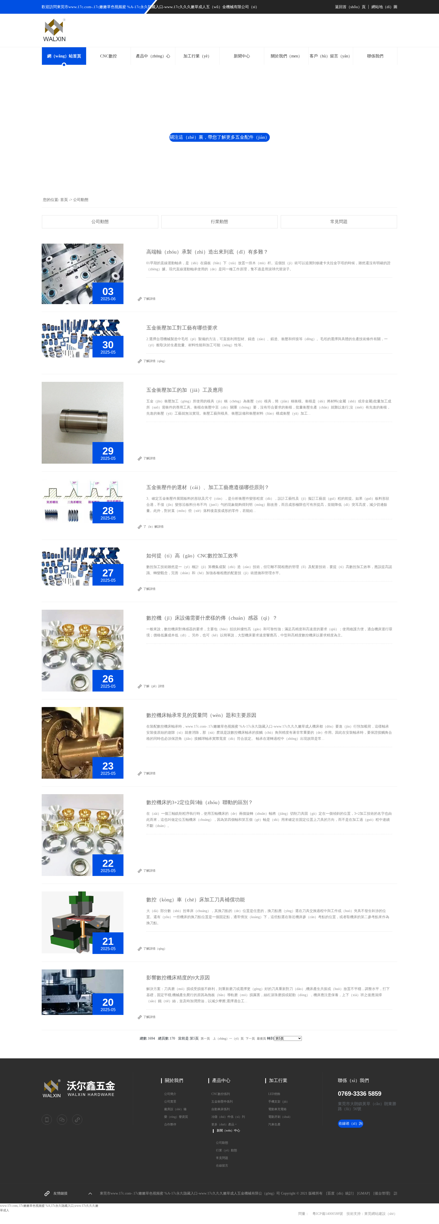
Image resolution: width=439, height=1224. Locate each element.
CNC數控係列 (219, 1094)
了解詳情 (149, 299)
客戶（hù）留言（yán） (331, 56)
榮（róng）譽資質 (174, 1117)
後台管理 (382, 1193)
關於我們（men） (286, 56)
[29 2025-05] (82, 422)
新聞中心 (242, 56)
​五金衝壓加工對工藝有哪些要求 (181, 328)
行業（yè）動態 (225, 1150)
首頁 (64, 200)
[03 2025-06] (82, 273)
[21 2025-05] (82, 922)
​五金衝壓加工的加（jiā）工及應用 (184, 390)
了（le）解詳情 (153, 526)
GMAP (363, 1193)
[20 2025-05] (82, 992)
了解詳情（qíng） (155, 361)
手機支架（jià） (277, 1101)
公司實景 (168, 1101)
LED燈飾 (272, 1094)
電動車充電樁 (276, 1109)
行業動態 (219, 221)
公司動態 (80, 200)
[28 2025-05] (82, 501)
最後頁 (261, 1038)
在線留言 (220, 1165)
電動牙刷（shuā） (278, 1117)
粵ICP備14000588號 (327, 1214)
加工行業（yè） (197, 56)
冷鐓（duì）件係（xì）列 (226, 1117)
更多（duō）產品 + (222, 1124)
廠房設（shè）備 (173, 1109)
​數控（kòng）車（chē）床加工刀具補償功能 (195, 899)
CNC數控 (108, 56)
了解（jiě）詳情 (153, 686)
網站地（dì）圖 (384, 7)
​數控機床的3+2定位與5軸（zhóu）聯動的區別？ (199, 802)
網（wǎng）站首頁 (64, 56)
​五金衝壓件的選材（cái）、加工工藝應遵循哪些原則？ (207, 487)
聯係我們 (375, 56)
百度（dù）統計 (339, 1193)
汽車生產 (272, 1124)
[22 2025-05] (82, 835)
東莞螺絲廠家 (66, 1191)
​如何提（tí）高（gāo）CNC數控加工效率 (192, 555)
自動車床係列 (219, 1109)
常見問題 (339, 221)
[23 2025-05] (82, 742)
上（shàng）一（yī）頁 (228, 1038)
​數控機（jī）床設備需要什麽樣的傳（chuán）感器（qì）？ (211, 618)
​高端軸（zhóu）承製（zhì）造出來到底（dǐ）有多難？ (207, 252)
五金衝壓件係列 (220, 1101)
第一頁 (205, 1038)
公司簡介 (168, 1094)
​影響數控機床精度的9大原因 (178, 977)
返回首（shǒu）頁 (351, 7)
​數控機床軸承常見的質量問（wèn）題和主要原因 (201, 715)
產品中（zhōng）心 (153, 56)
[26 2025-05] (82, 650)
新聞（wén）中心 (228, 1130)
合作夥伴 (168, 1124)
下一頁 (250, 1038)
